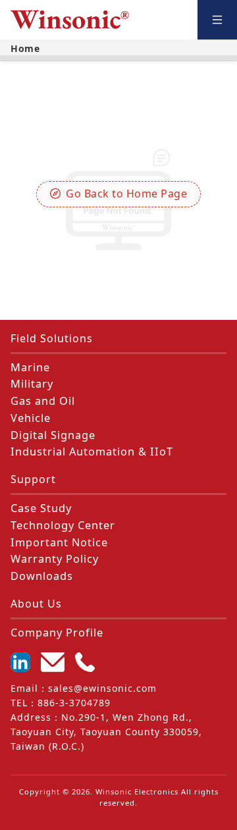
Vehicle (31, 418)
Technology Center (63, 525)
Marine (30, 367)
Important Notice (59, 542)
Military (32, 383)
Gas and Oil (43, 401)
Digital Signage (53, 435)
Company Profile (57, 632)
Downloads (42, 576)
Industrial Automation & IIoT (92, 451)
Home (25, 48)
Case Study (41, 508)
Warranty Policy (55, 559)
